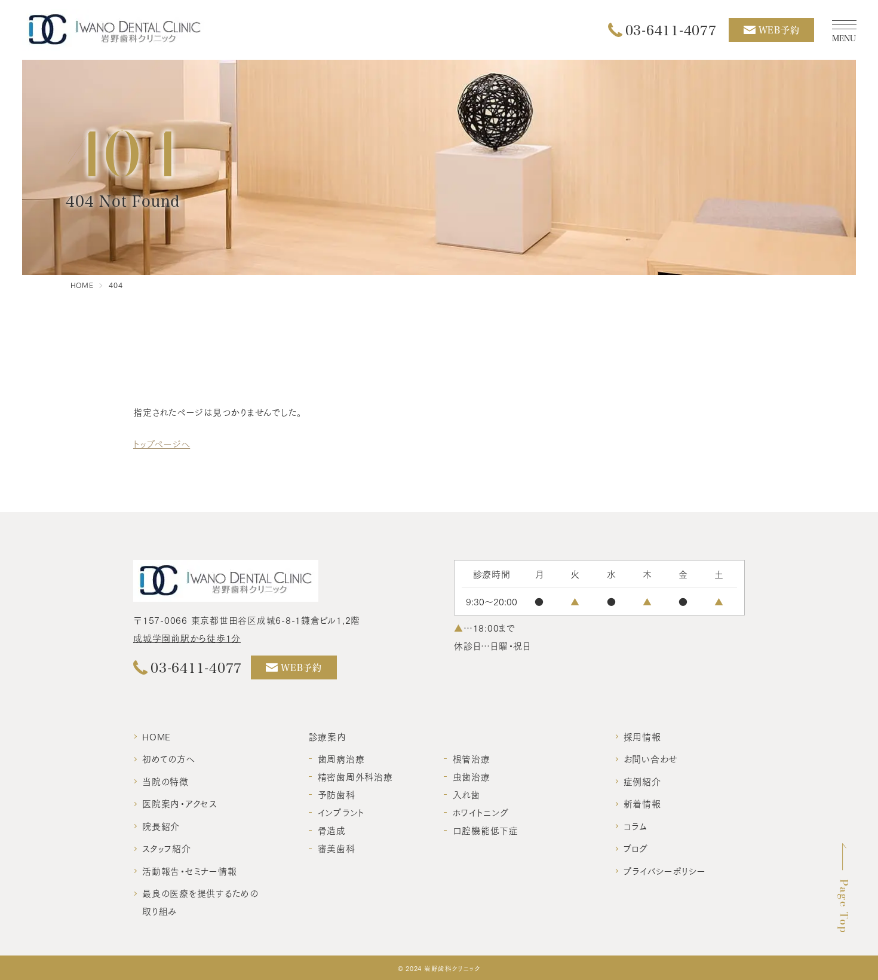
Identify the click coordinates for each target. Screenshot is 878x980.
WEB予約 (779, 29)
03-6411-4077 (671, 30)
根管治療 (471, 758)
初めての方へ (168, 758)
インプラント (341, 812)
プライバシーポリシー (665, 870)
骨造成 (332, 830)
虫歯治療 (471, 776)
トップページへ (161, 443)
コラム (635, 826)
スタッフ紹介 (166, 848)
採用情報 (642, 736)
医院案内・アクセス (179, 803)
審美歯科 (336, 848)
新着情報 (642, 803)
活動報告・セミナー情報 (189, 870)
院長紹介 (161, 826)
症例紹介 (642, 781)
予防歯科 (336, 794)
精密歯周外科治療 (355, 776)
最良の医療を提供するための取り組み (200, 902)
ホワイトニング (481, 812)
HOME (156, 736)
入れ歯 (466, 794)
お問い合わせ (651, 758)
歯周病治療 (341, 758)
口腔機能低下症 (485, 830)
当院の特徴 (165, 781)
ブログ (636, 848)
